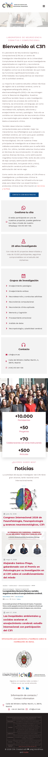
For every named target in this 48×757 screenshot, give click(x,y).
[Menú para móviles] (44, 6)
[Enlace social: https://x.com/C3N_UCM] (24, 688)
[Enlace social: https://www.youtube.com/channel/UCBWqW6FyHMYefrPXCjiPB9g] (20, 688)
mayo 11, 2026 (11, 559)
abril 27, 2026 (11, 612)
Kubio (25, 752)
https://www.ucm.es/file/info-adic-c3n (28, 746)
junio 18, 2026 (11, 514)
